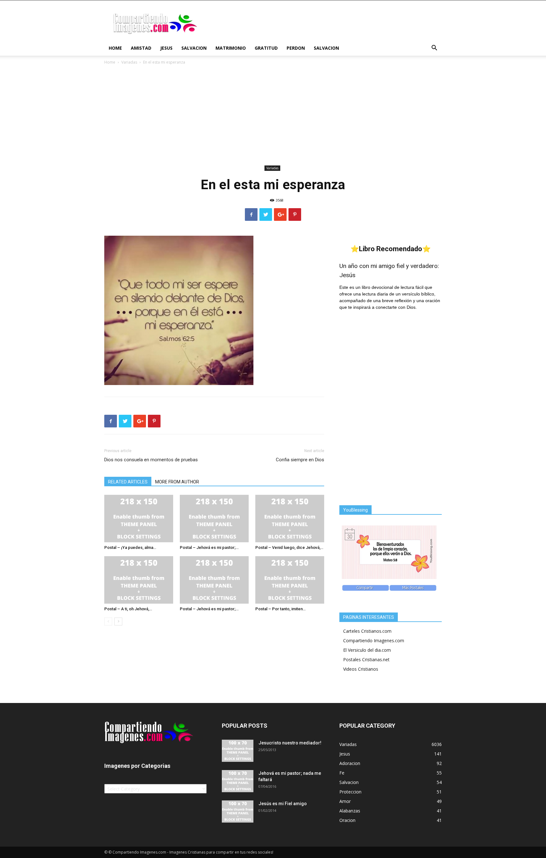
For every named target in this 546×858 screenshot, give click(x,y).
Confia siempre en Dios (300, 460)
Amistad (141, 48)
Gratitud (266, 48)
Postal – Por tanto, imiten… (280, 608)
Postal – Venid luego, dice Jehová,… (289, 547)
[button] (434, 49)
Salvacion (194, 48)
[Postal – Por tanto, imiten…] (289, 580)
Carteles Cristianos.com (367, 631)
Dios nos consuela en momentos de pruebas (151, 460)
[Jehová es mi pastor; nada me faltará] (237, 781)
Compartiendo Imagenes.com (373, 640)
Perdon (296, 48)
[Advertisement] (273, 116)
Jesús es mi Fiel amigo (282, 803)
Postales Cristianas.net (366, 659)
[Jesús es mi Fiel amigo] (237, 811)
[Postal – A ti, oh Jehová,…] (138, 580)
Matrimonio (230, 48)
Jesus (166, 48)
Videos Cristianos (360, 669)
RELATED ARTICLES (128, 481)
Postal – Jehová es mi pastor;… (209, 547)
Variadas (129, 62)
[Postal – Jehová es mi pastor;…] (214, 518)
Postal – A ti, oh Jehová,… (128, 608)
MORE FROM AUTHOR (177, 481)
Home (115, 48)
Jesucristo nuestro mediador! (289, 742)
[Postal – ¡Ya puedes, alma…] (138, 518)
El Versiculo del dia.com (367, 650)
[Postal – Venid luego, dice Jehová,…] (289, 518)
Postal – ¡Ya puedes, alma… (130, 547)
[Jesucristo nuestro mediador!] (237, 751)
